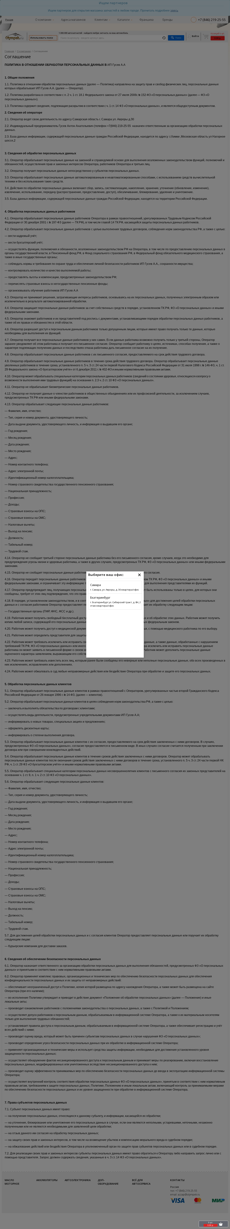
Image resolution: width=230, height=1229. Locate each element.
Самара (95, 585)
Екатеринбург (100, 598)
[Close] (139, 574)
